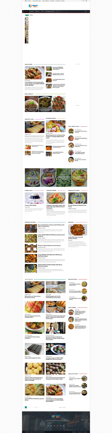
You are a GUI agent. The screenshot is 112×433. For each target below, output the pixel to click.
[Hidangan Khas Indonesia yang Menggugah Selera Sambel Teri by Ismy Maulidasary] (71, 312)
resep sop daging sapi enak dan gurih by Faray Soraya (75, 393)
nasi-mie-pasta (71, 282)
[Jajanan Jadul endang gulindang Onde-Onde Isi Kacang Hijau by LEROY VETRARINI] (34, 369)
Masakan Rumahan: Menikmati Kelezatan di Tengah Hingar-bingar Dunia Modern (55, 338)
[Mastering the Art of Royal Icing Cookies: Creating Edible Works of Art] (55, 126)
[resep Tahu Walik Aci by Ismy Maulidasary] (71, 145)
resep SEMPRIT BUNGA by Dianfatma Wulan (58, 153)
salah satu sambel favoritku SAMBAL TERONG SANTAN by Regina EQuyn (81, 320)
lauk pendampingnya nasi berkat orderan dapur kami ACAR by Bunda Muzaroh (80, 327)
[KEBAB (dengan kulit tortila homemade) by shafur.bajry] (55, 287)
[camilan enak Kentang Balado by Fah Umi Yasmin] (49, 148)
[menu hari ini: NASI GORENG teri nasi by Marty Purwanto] (84, 291)
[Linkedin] (54, 426)
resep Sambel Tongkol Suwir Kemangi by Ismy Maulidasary (31, 109)
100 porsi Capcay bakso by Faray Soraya (49, 245)
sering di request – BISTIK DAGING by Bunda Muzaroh (58, 74)
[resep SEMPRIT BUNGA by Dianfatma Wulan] (49, 154)
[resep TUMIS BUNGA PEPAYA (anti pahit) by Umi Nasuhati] (31, 238)
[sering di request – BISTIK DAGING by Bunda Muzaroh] (49, 74)
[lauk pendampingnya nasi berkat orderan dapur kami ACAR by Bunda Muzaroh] (71, 326)
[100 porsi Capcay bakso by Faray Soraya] (31, 248)
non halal (70, 240)
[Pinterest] (57, 426)
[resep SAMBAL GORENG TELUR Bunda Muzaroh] (71, 152)
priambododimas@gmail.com (58, 422)
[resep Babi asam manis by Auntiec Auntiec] (77, 230)
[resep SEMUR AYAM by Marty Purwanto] (49, 80)
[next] (32, 15)
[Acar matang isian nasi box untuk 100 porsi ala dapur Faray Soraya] (31, 228)
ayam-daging (27, 80)
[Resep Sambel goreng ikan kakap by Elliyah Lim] (45, 104)
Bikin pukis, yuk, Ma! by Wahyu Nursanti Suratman (34, 136)
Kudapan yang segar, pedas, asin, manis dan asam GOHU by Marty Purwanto (56, 207)
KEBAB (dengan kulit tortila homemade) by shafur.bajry (53, 297)
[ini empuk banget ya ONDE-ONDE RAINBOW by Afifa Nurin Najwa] (55, 349)
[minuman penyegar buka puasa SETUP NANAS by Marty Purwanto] (79, 177)
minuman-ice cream (32, 175)
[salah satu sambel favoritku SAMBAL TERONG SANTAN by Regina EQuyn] (71, 319)
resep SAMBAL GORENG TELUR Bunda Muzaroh (80, 153)
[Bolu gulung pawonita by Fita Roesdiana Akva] (28, 147)
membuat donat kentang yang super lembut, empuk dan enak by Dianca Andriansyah (38, 152)
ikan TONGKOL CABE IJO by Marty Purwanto (58, 110)
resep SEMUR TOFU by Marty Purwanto (32, 337)
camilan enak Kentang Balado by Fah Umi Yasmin (59, 147)
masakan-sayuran (41, 247)
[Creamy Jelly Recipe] (34, 198)
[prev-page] (25, 114)
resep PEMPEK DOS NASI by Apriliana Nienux (34, 399)
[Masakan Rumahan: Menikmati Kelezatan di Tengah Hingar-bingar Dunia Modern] (55, 328)
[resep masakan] (33, 6)
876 (35, 407)
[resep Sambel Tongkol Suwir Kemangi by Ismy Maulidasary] (31, 104)
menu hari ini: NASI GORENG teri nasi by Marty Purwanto (75, 292)
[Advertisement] (65, 6)
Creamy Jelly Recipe (30, 205)
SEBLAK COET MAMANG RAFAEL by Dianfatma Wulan (75, 386)
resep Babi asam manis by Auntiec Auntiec (75, 237)
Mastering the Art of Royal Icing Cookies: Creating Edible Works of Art (55, 136)
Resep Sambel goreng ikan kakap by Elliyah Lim (45, 110)
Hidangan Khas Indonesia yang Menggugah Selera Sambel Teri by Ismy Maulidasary (80, 313)
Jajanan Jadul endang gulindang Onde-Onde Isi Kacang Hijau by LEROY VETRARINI (33, 379)
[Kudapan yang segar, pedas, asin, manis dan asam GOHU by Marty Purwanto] (56, 198)
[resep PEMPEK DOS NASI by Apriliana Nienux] (34, 390)
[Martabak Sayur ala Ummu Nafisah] (71, 159)
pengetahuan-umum (50, 335)
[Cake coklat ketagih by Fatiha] (34, 349)
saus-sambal (77, 317)
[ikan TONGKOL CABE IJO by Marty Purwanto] (58, 104)
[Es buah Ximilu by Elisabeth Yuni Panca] (32, 177)
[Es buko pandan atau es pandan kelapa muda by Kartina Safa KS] (64, 177)
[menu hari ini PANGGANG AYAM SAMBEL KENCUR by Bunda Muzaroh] (49, 68)
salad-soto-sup (72, 377)
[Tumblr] (61, 426)
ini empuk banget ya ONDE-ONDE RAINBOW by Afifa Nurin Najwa (54, 358)
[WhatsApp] (85, 1)
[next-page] (27, 114)
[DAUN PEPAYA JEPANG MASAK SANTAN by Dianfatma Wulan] (31, 268)
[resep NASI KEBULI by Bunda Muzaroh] (84, 298)
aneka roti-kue (28, 134)
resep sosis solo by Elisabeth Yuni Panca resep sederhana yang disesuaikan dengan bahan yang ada (59, 86)
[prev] (30, 15)
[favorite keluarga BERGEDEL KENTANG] (71, 138)
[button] (85, 11)
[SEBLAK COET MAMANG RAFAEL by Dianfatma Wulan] (84, 386)
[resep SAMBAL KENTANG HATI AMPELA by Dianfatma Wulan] (31, 258)
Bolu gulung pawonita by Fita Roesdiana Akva (32, 316)
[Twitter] (64, 426)
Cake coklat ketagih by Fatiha (33, 358)
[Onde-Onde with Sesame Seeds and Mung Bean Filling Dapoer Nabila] (55, 369)
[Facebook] (82, 1)
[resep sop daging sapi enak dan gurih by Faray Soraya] (84, 393)
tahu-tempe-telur (78, 151)
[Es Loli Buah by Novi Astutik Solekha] (48, 177)
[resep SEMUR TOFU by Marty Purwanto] (71, 131)
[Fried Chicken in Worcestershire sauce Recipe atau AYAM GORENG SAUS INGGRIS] (34, 72)
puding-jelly (27, 207)
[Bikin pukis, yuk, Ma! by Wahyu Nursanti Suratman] (25, 30)
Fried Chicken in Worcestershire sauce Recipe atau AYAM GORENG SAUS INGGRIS (34, 84)
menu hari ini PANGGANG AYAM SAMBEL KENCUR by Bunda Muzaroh (58, 68)
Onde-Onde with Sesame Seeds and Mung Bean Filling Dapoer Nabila (55, 378)
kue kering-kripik (49, 133)
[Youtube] (86, 1)
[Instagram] (83, 1)
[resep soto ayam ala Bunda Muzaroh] (84, 378)
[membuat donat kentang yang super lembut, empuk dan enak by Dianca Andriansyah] (28, 153)
